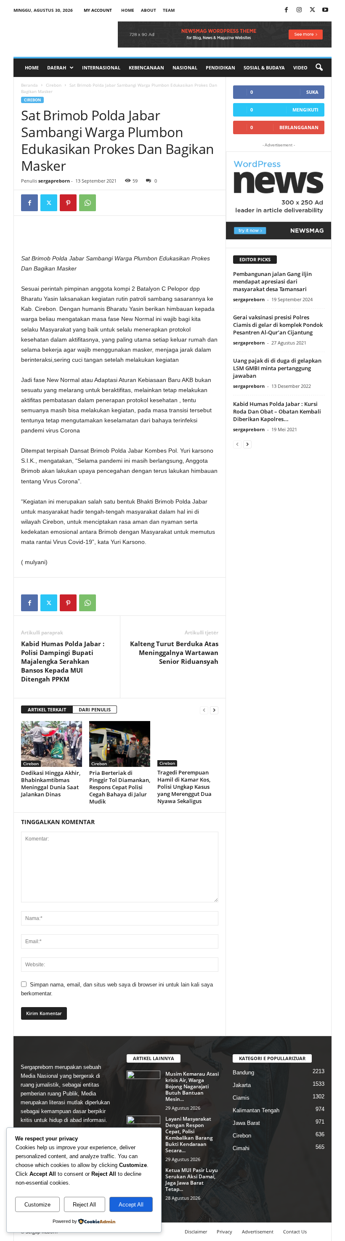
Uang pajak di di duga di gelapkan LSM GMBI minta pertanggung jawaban (277, 368)
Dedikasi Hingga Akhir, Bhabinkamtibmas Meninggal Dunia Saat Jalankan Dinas (50, 783)
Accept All (131, 1204)
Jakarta (242, 1085)
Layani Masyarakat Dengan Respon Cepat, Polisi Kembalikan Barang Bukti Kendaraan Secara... (189, 1134)
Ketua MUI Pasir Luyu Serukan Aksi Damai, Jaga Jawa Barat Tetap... (191, 1180)
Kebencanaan (146, 67)
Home (127, 10)
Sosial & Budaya (264, 67)
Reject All (84, 1204)
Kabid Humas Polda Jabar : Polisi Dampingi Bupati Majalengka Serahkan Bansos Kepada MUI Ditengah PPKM (62, 661)
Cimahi (241, 1148)
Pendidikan (220, 67)
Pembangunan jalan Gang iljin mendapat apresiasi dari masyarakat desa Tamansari (272, 281)
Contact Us (295, 1231)
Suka (312, 92)
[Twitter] (48, 202)
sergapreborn (54, 181)
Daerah (56, 67)
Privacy (224, 1231)
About (148, 10)
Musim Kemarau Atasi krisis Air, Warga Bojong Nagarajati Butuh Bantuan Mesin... (192, 1086)
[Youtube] (325, 10)
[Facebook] (286, 10)
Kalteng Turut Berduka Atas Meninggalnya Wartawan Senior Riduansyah (174, 652)
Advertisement (257, 1231)
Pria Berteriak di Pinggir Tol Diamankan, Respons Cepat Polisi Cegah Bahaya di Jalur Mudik (119, 787)
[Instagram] (299, 10)
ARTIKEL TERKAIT (47, 709)
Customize (37, 1204)
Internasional (101, 67)
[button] (319, 67)
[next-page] (214, 709)
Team (169, 10)
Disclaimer (196, 1231)
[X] (312, 10)
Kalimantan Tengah (256, 1110)
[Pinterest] (68, 202)
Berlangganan (298, 127)
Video (300, 67)
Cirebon (53, 85)
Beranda (29, 85)
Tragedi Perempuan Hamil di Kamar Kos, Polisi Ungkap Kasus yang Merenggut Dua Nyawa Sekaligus (184, 787)
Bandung (243, 1072)
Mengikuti (305, 109)
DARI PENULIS (95, 709)
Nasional (184, 67)
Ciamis (241, 1098)
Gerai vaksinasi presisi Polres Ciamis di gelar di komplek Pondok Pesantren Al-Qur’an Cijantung (278, 324)
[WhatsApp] (87, 202)
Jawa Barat (246, 1123)
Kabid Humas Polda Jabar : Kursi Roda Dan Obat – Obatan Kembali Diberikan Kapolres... (277, 411)
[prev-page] (204, 709)
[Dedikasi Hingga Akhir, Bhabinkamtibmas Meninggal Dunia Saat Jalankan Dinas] (51, 743)
